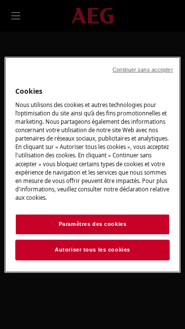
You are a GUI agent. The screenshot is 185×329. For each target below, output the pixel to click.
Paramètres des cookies (93, 224)
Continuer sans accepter (142, 69)
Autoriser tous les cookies (92, 250)
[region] (92, 164)
